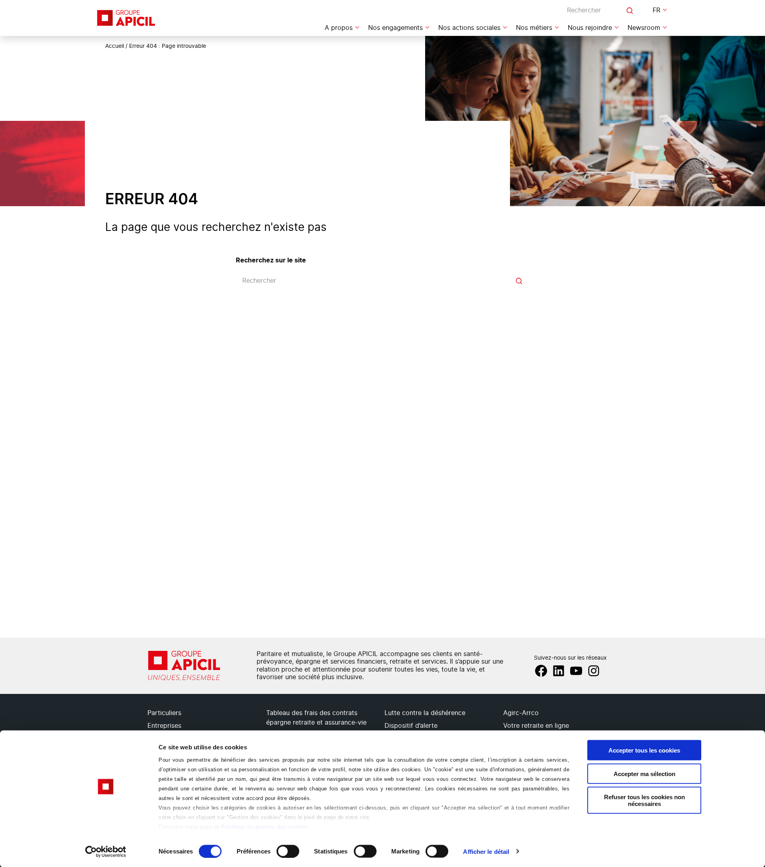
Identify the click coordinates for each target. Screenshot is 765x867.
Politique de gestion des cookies (264, 827)
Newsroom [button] (644, 28)
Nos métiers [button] (534, 28)
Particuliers (164, 713)
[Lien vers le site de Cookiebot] (106, 851)
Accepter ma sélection (644, 773)
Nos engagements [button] (395, 28)
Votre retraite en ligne (536, 726)
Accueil (114, 46)
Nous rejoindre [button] (590, 28)
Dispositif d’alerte (410, 726)
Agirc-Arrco (521, 713)
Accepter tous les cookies (644, 750)
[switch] (288, 851)
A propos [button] (339, 28)
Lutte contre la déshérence (424, 713)
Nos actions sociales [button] (469, 28)
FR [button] (656, 10)
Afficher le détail (486, 851)
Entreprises (164, 726)
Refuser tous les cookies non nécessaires (644, 800)
